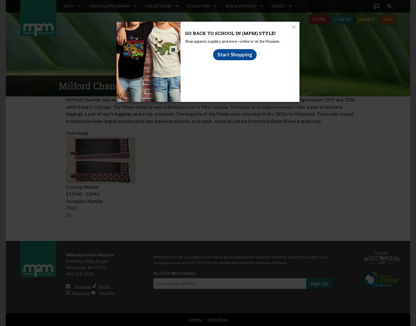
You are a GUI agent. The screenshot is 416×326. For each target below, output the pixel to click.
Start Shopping (235, 54)
